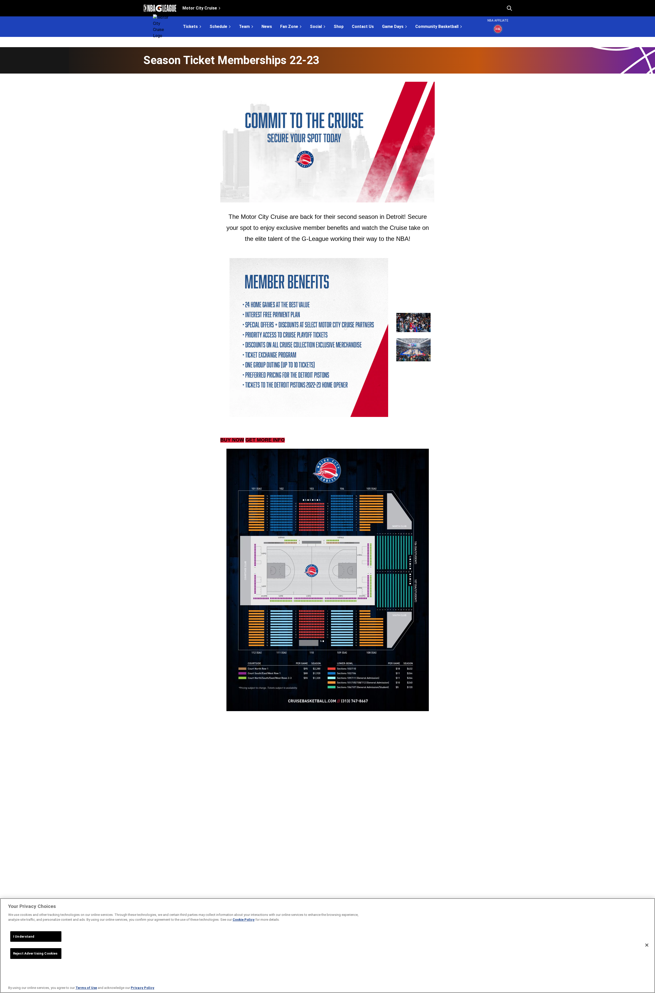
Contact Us (363, 27)
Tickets (190, 26)
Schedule (218, 26)
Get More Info (265, 440)
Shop (339, 27)
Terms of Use (86, 988)
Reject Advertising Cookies (35, 953)
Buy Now (232, 440)
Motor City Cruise (199, 8)
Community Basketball (436, 26)
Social (316, 26)
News (266, 27)
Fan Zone (289, 26)
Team (244, 26)
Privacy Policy (142, 988)
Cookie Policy (244, 920)
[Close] (646, 945)
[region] (327, 945)
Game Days (392, 26)
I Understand (24, 936)
